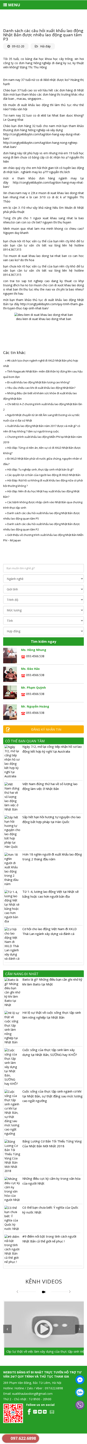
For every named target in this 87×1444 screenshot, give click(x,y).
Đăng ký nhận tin (46, 729)
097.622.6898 (23, 1438)
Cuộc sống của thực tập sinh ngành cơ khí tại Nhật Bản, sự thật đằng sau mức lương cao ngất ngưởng (52, 1096)
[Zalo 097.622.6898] (79, 1392)
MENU (13, 4)
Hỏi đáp (45, 46)
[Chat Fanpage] (79, 1379)
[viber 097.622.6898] (79, 1405)
